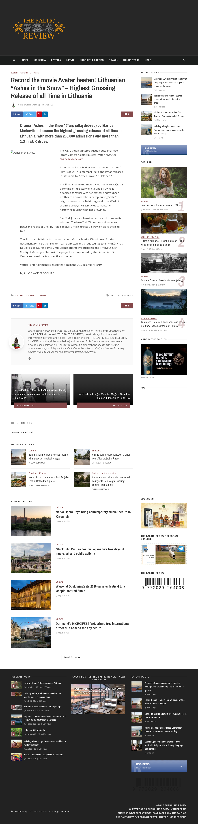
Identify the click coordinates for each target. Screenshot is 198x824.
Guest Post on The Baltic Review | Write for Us (157, 809)
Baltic (114, 295)
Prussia (144, 277)
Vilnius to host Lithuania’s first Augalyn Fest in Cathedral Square (49, 479)
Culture (15, 73)
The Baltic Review (28, 105)
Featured (24, 73)
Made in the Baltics (92, 60)
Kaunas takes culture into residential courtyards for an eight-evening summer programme (111, 481)
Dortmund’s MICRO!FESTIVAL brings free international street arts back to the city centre (92, 625)
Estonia (56, 60)
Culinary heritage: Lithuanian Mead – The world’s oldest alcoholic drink (162, 243)
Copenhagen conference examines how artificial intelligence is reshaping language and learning (164, 745)
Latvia (70, 60)
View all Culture (70, 657)
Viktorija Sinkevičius (40, 485)
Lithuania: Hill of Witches (35, 730)
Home (25, 60)
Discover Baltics (149, 318)
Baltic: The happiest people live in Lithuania (43, 754)
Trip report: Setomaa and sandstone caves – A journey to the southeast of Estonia (164, 324)
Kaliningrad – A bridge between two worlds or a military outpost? (45, 743)
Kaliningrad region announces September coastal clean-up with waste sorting (169, 130)
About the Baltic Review (171, 805)
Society (144, 201)
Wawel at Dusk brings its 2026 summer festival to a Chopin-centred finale (90, 588)
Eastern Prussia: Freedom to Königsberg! (162, 280)
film (121, 295)
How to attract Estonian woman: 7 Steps (161, 205)
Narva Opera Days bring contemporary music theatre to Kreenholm (93, 514)
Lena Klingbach (38, 463)
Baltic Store (131, 60)
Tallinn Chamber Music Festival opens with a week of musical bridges (48, 456)
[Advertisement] (129, 27)
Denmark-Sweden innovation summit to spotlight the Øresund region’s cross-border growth (170, 82)
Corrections (178, 817)
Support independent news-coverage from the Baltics (152, 813)
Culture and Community (104, 473)
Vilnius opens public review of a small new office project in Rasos (111, 456)
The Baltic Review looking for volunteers (142, 817)
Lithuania (40, 60)
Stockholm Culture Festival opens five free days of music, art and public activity (90, 551)
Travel (113, 60)
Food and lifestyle (37, 473)
